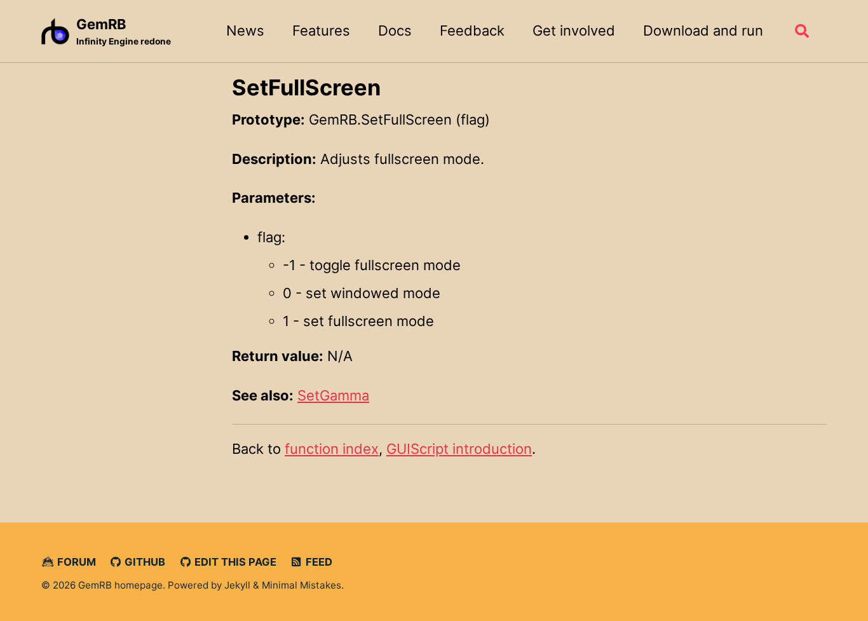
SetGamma (333, 395)
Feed (317, 562)
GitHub (143, 562)
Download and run (703, 30)
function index (332, 448)
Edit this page (234, 562)
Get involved (573, 30)
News (245, 30)
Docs (395, 30)
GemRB (123, 31)
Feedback (472, 30)
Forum (75, 562)
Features (321, 30)
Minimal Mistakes (301, 585)
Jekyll (237, 585)
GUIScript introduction (459, 448)
